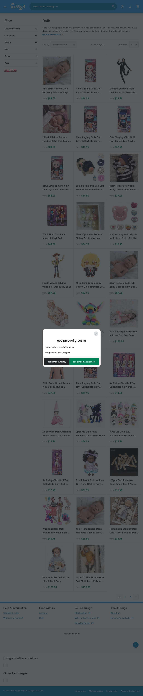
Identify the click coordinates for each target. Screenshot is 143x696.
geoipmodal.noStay (57, 362)
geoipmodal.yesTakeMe (84, 362)
